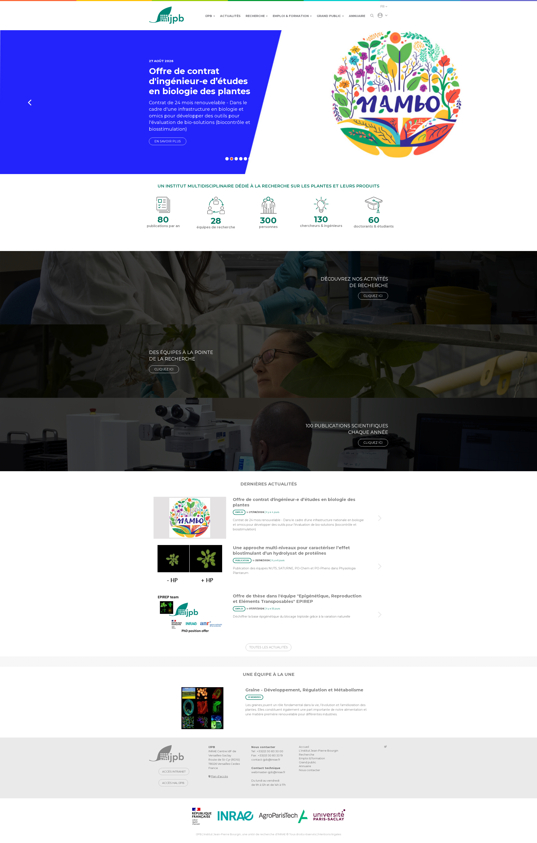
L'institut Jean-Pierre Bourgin (318, 750)
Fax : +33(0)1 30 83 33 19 (267, 755)
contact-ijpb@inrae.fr (265, 759)
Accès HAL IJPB (173, 782)
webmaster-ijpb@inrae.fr (268, 772)
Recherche (306, 754)
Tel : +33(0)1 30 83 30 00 (267, 751)
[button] (383, 6)
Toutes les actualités (268, 647)
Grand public (307, 762)
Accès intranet (174, 771)
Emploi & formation (312, 758)
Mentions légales (329, 834)
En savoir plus (167, 141)
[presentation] (29, 102)
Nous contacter (309, 770)
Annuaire (305, 766)
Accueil (304, 746)
